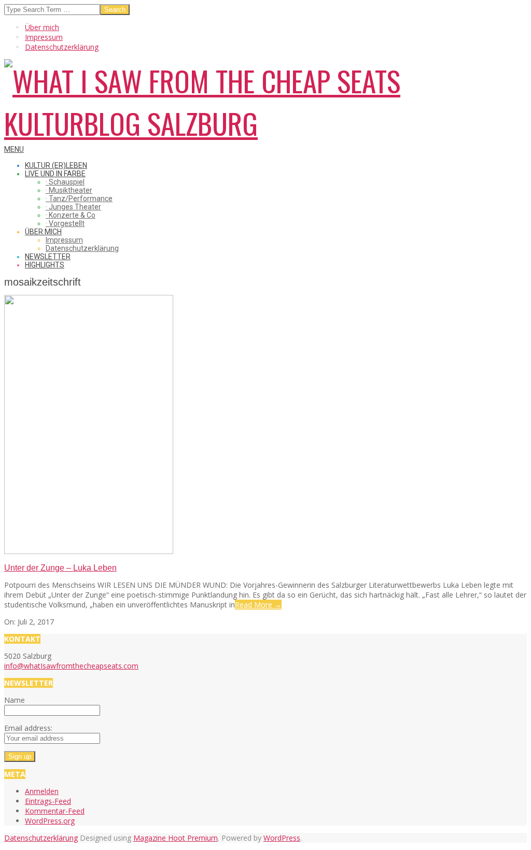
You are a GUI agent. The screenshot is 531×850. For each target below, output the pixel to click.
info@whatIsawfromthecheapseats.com (71, 666)
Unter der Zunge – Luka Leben (60, 567)
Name (14, 700)
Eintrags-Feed (48, 801)
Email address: (28, 728)
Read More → (258, 605)
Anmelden (42, 791)
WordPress (281, 838)
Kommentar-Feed (55, 811)
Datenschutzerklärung (41, 838)
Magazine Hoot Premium (175, 838)
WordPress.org (50, 821)
